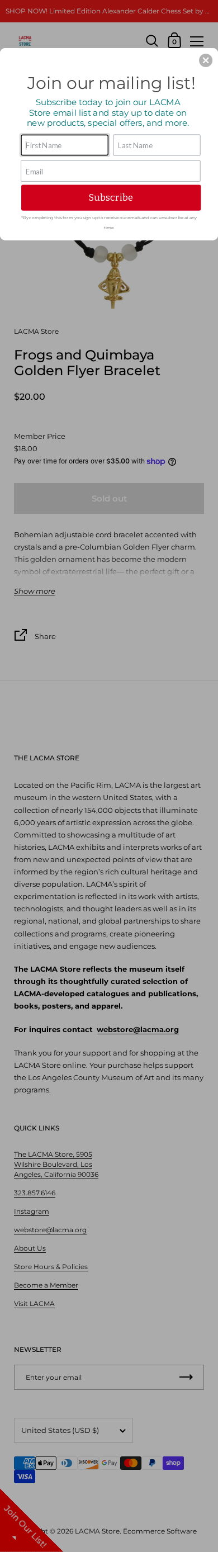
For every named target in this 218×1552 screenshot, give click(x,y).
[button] (205, 60)
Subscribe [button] (111, 197)
